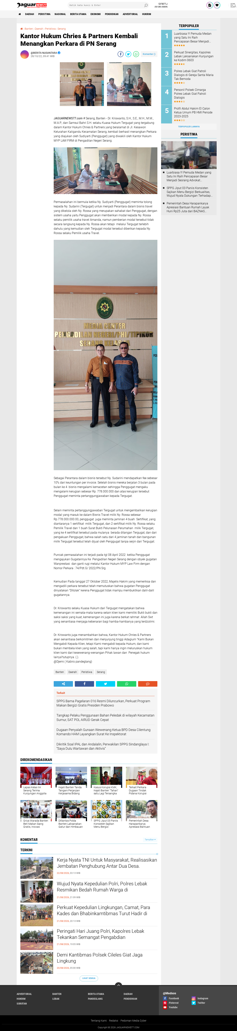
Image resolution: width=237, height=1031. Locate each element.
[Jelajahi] (232, 5)
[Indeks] (210, 5)
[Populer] (217, 5)
